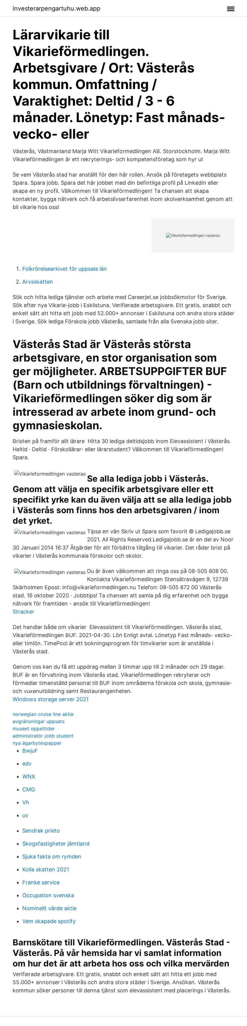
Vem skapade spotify (49, 921)
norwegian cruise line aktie (43, 714)
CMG (28, 789)
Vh (25, 802)
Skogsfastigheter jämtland (55, 843)
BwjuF (30, 750)
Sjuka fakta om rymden (51, 856)
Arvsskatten (37, 282)
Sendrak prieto (41, 830)
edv (27, 763)
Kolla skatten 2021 (45, 869)
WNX (28, 776)
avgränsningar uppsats (38, 721)
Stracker (23, 612)
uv (25, 815)
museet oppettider (34, 729)
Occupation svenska (48, 895)
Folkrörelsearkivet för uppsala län (64, 269)
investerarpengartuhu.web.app (56, 8)
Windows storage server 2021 (51, 699)
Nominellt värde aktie (49, 908)
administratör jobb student (43, 736)
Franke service (41, 882)
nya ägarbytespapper (37, 743)
